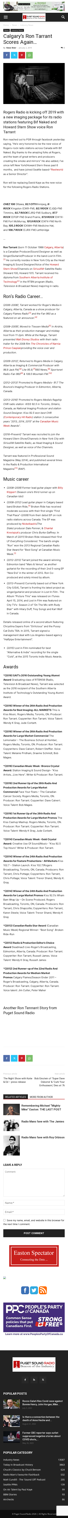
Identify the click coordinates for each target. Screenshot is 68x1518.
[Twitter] (14, 55)
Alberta (58, 247)
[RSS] (34, 1380)
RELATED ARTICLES (15, 1097)
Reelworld (57, 169)
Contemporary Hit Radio (18, 417)
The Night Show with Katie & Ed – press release (17, 1080)
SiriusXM (38, 268)
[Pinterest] (21, 55)
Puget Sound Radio (19, 1013)
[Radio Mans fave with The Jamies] (11, 1125)
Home (6, 25)
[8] (49, 369)
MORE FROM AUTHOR (41, 1097)
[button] (5, 17)
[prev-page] (5, 1153)
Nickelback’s (29, 523)
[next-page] (11, 1153)
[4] (36, 317)
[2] (18, 281)
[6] (20, 369)
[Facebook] (6, 55)
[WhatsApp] (29, 55)
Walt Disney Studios (27, 339)
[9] (21, 373)
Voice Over (11, 47)
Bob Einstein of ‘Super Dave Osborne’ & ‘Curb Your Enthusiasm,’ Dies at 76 (49, 1082)
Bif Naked (42, 122)
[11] (16, 468)
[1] (4, 259)
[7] (34, 369)
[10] (50, 373)
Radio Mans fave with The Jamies (42, 1121)
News (14, 25)
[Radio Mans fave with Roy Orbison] (11, 1147)
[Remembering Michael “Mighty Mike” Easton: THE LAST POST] (11, 1109)
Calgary (48, 247)
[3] (30, 313)
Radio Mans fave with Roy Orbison (43, 1137)
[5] (50, 326)
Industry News (26, 25)
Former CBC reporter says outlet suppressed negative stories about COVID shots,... (41, 1436)
